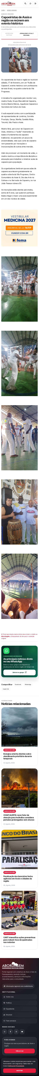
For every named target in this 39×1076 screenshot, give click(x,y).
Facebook (18, 684)
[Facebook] (10, 1031)
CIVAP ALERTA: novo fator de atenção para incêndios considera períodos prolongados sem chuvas (18, 817)
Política (8, 1003)
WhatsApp (28, 684)
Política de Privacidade (16, 1066)
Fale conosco (11, 1021)
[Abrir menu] (35, 3)
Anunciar (20, 1051)
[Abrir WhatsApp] (30, 3)
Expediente (10, 1009)
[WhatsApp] (4, 1031)
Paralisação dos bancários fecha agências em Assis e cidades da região (18, 878)
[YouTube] (22, 1031)
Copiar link (6, 689)
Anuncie (9, 1015)
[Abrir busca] (25, 3)
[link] (19, 736)
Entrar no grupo (18, 672)
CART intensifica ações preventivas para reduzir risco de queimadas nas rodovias (19, 939)
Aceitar (19, 1070)
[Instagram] (16, 1031)
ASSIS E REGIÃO (12, 10)
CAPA (3, 10)
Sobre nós (10, 997)
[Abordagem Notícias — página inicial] (8, 3)
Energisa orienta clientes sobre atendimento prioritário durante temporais (17, 756)
